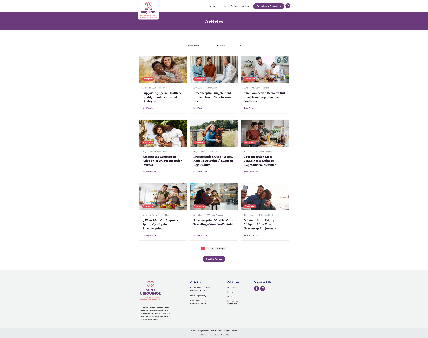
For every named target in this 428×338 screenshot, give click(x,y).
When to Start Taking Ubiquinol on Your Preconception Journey (260, 224)
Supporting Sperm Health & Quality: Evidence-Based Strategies (161, 96)
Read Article (147, 108)
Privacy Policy (214, 335)
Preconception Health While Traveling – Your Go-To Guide (213, 222)
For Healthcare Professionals (269, 6)
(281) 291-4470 (199, 303)
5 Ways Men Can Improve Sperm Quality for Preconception (160, 224)
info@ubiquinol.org (198, 296)
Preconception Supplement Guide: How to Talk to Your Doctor (212, 96)
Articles (245, 6)
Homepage (232, 287)
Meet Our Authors (214, 259)
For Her (212, 6)
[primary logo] (148, 10)
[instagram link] (262, 288)
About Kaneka (202, 335)
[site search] (287, 5)
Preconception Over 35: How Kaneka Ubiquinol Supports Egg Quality (213, 160)
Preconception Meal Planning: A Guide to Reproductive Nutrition (260, 160)
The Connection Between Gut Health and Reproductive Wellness (264, 96)
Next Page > (220, 249)
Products (234, 6)
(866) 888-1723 (199, 300)
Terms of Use (225, 335)
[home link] (163, 290)
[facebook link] (256, 288)
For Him (222, 6)
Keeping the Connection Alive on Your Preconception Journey (162, 160)
